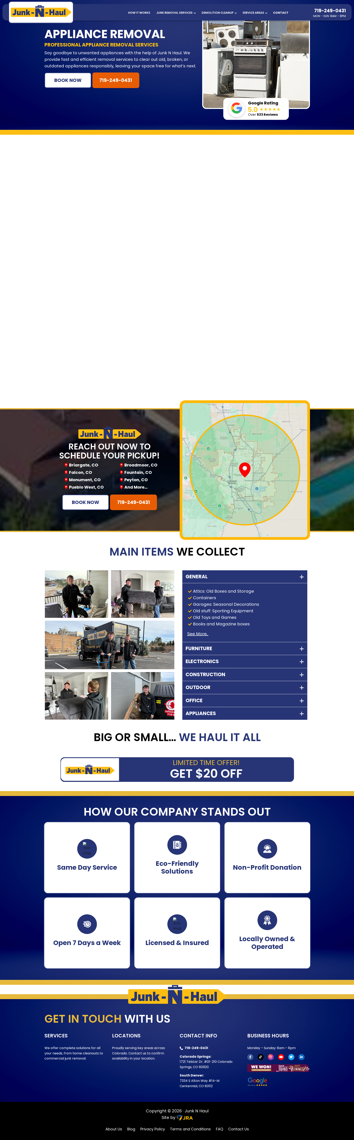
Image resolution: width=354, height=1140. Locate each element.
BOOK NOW (68, 80)
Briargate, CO (83, 465)
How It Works (139, 13)
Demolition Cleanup (218, 13)
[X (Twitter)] (291, 1057)
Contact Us (238, 1129)
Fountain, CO (138, 472)
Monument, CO (85, 480)
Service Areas (253, 13)
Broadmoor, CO (140, 465)
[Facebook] (250, 1057)
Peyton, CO (136, 480)
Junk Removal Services (174, 13)
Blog (131, 1129)
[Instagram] (271, 1057)
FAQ (219, 1129)
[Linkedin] (301, 1057)
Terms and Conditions (190, 1129)
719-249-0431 (330, 11)
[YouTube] (281, 1057)
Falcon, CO (80, 472)
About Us (114, 1129)
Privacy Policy (152, 1129)
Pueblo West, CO (86, 487)
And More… (136, 487)
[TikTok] (261, 1057)
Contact (280, 13)
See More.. (197, 634)
